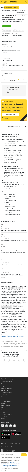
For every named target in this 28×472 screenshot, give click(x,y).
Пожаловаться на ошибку (18, 10)
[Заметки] (22, 15)
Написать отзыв (6, 10)
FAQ (2, 407)
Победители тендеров (6, 381)
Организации (4, 394)
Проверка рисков (7, 73)
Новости (3, 412)
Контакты (3, 418)
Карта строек (4, 390)
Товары (3, 399)
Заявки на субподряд (6, 388)
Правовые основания (6, 414)
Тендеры (3, 386)
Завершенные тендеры (7, 383)
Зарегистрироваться (10, 114)
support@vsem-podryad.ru (10, 446)
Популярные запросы (6, 410)
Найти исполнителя (6, 401)
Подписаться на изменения (11, 7)
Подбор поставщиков (6, 392)
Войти (6, 118)
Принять (24, 454)
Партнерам (4, 416)
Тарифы (3, 403)
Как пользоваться (5, 405)
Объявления (4, 397)
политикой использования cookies (10, 465)
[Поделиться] (25, 15)
